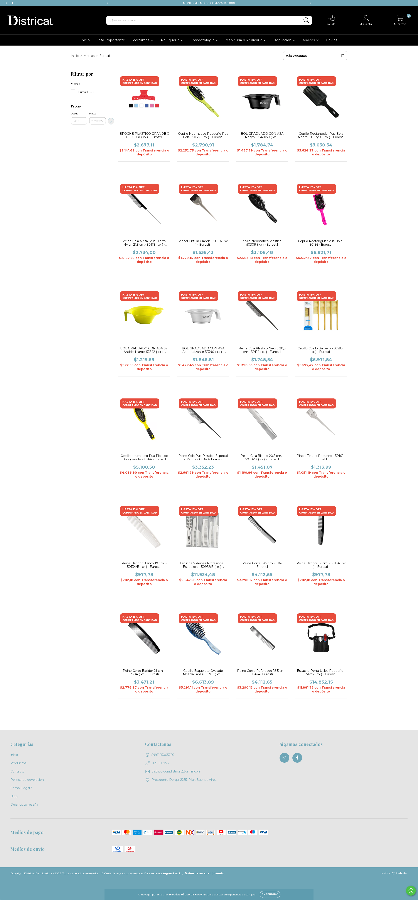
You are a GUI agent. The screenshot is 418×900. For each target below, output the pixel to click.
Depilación (283, 40)
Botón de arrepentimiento (204, 873)
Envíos (331, 40)
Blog (14, 796)
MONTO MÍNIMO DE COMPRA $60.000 (209, 3)
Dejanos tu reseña (24, 804)
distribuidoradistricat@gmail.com (176, 771)
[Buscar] (306, 20)
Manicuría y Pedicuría (244, 40)
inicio (14, 755)
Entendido (270, 894)
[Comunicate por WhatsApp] (411, 891)
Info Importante (111, 40)
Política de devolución (27, 780)
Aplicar (111, 121)
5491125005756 (163, 755)
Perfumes (142, 40)
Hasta (92, 113)
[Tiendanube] (394, 873)
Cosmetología (203, 40)
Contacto (17, 771)
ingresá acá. (172, 873)
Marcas (309, 40)
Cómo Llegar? (21, 788)
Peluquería (170, 40)
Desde (74, 113)
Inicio (85, 40)
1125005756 (160, 763)
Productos (18, 763)
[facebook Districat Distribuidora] (12, 3)
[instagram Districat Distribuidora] (6, 3)
